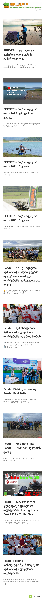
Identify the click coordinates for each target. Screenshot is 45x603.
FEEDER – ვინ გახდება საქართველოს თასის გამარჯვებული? (18, 54)
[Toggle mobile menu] (40, 9)
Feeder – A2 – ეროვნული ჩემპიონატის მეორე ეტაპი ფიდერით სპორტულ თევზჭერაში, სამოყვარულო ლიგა (21, 276)
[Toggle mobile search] (35, 9)
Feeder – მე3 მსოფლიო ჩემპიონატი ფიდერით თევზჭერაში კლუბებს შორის (22, 332)
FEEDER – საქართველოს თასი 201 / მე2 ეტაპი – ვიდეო (20, 113)
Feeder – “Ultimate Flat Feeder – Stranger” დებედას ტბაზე (22, 448)
